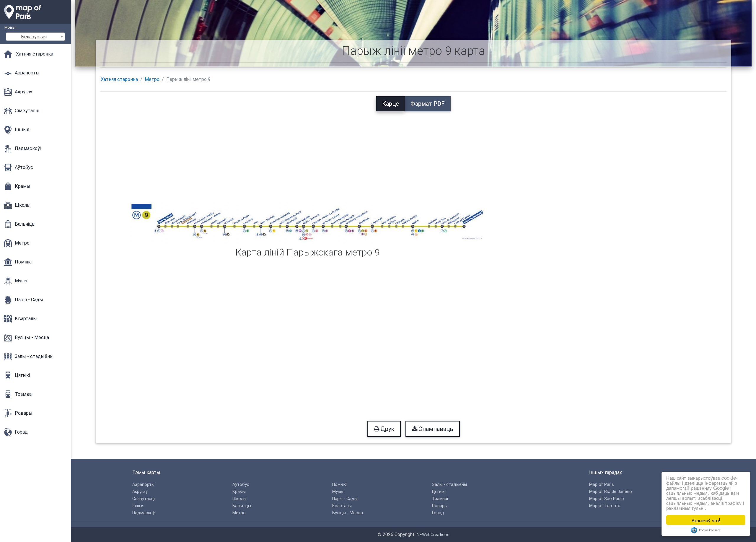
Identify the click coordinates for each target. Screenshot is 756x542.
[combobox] (35, 36)
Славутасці (143, 498)
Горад (438, 512)
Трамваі (440, 498)
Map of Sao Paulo (606, 498)
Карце (390, 103)
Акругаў (140, 491)
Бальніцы (241, 505)
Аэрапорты (143, 484)
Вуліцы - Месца (347, 512)
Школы (239, 498)
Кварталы (342, 505)
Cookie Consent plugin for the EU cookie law (706, 530)
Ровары (439, 505)
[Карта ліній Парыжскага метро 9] (308, 223)
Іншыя (138, 505)
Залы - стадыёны (449, 484)
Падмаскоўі (144, 512)
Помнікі (339, 484)
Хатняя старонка (119, 79)
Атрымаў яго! (706, 520)
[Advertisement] (413, 152)
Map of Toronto (604, 505)
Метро (152, 79)
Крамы (239, 491)
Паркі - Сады (344, 498)
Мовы (9, 27)
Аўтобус (240, 484)
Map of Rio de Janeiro (610, 491)
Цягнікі (438, 491)
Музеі (337, 491)
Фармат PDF (427, 103)
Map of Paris (601, 484)
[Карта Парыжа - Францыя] (35, 20)
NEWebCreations (433, 534)
